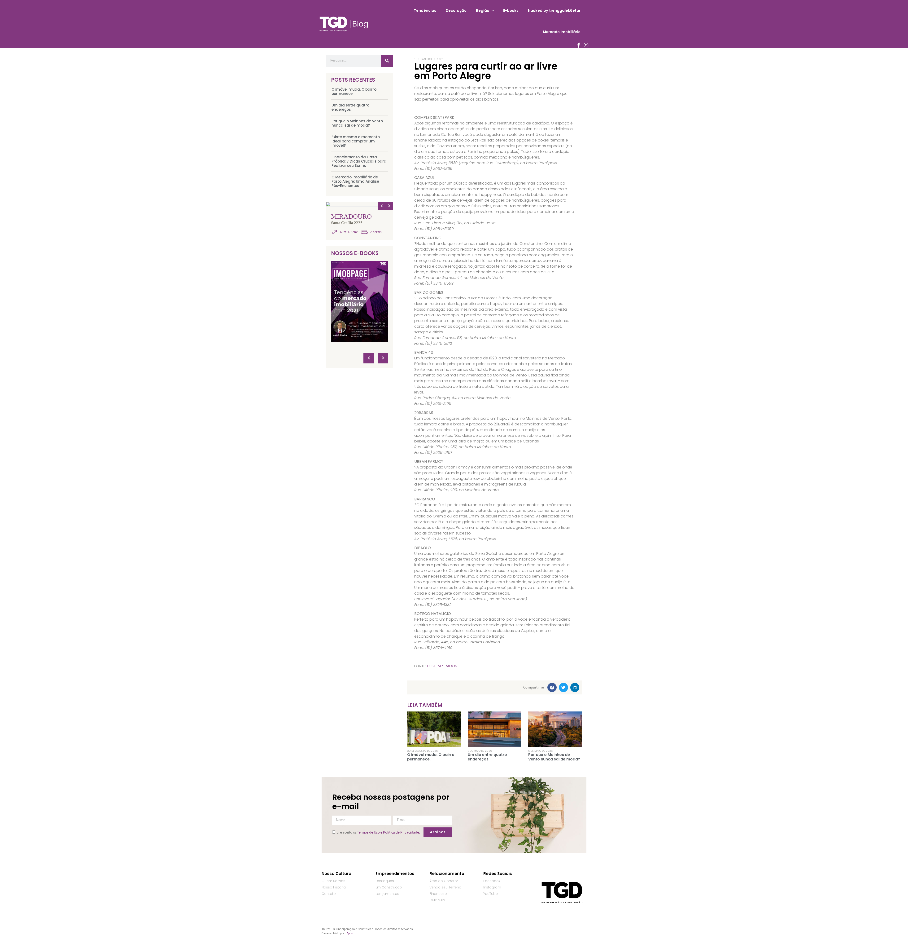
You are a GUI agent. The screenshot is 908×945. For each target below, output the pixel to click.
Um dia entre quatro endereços (350, 107)
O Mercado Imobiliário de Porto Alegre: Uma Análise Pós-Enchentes (355, 181)
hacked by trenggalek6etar (554, 10)
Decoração (456, 10)
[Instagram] (586, 45)
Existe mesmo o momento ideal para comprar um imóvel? (356, 141)
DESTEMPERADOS (442, 666)
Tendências (425, 10)
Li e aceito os (378, 833)
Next (389, 206)
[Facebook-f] (578, 45)
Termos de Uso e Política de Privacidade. (388, 833)
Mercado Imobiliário (562, 31)
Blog (360, 23)
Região (482, 10)
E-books (511, 10)
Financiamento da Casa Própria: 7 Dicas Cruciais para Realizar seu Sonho (359, 161)
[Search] (387, 61)
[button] (551, 687)
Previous (381, 206)
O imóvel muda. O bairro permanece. (354, 91)
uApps (349, 933)
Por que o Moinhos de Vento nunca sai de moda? (357, 123)
